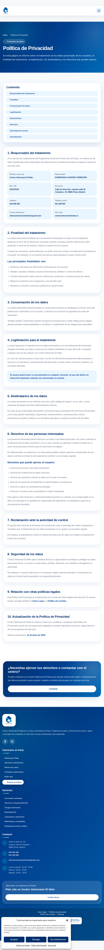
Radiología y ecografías (15, 821)
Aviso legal (42, 912)
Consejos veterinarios (14, 772)
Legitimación (15, 112)
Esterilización (10, 812)
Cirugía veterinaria (12, 808)
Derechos (14, 124)
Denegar (36, 939)
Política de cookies (47, 914)
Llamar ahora (53, 897)
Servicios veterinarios (14, 763)
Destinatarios (15, 118)
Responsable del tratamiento (22, 93)
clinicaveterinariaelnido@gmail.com (25, 216)
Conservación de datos (20, 106)
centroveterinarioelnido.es (66, 216)
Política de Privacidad (39, 945)
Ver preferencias (58, 939)
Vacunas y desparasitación (16, 803)
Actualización (16, 137)
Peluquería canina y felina (16, 826)
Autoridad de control (19, 131)
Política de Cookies (23, 945)
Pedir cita (9, 777)
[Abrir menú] (99, 11)
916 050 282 (15, 204)
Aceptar (14, 939)
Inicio (5, 35)
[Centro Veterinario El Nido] (5, 10)
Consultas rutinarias (13, 798)
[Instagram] (12, 741)
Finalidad (14, 100)
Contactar (53, 689)
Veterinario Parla (12, 758)
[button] (67, 920)
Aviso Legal (52, 945)
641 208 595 (60, 204)
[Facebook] (5, 741)
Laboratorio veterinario (14, 817)
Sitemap (60, 914)
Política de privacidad (57, 912)
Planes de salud (11, 767)
